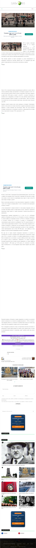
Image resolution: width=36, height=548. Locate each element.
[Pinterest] (32, 9)
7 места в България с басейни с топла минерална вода (26, 493)
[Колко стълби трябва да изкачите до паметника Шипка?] (9, 472)
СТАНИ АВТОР (19, 543)
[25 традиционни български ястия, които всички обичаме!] (9, 487)
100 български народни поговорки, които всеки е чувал (8, 508)
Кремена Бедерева (6, 25)
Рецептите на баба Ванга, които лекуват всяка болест (26, 508)
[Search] (34, 9)
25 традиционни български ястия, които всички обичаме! (8, 493)
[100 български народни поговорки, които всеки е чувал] (9, 501)
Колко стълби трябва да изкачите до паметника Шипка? (8, 479)
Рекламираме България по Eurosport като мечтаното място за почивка (25, 479)
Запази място (29, 34)
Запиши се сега (18, 426)
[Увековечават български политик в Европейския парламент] (18, 453)
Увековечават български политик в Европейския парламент (13, 465)
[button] (3, 374)
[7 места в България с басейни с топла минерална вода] (27, 487)
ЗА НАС (31, 543)
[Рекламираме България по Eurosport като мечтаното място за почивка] (9, 372)
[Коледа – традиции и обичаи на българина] (26, 372)
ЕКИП (28, 543)
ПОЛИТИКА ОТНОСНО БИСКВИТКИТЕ (9, 543)
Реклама (24, 543)
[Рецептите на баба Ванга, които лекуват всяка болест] (27, 501)
